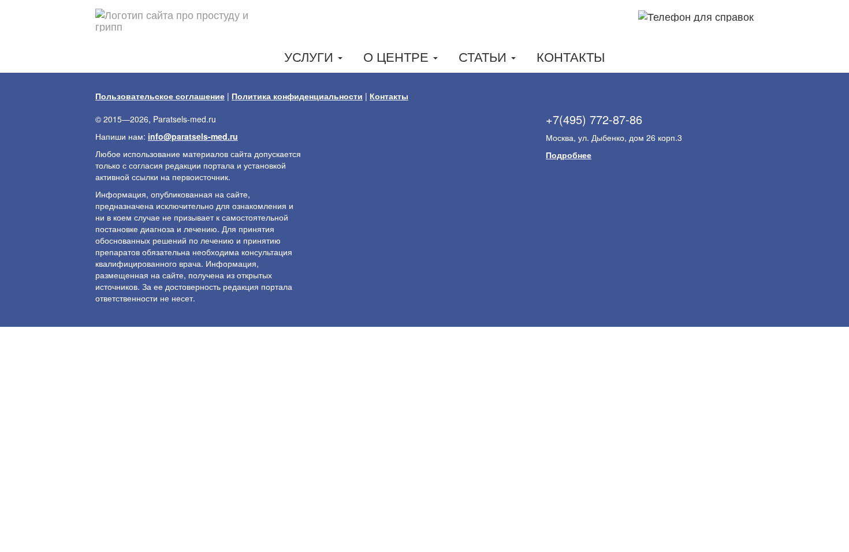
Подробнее (568, 155)
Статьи (484, 56)
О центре (397, 56)
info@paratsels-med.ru (193, 136)
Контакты (571, 56)
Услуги (310, 56)
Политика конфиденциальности (297, 96)
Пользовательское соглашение (160, 96)
